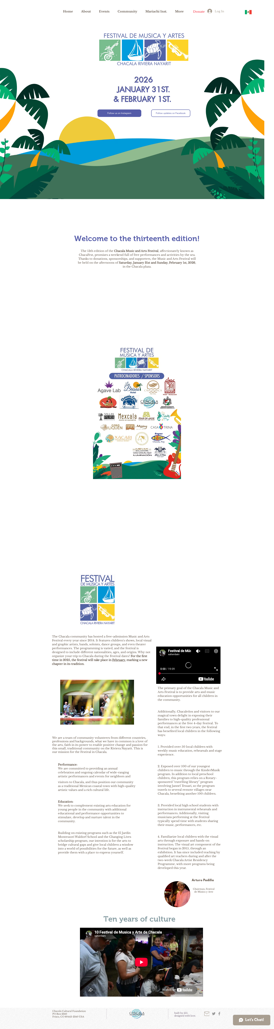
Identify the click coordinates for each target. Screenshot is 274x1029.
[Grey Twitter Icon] (213, 1013)
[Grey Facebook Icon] (219, 1013)
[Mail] (207, 1014)
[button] (86, 11)
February (118, 660)
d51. (186, 1012)
